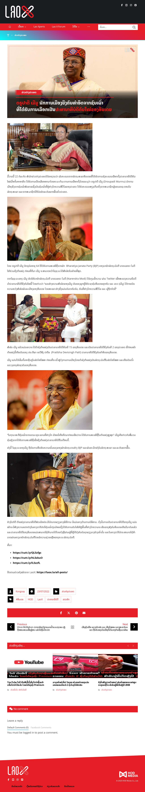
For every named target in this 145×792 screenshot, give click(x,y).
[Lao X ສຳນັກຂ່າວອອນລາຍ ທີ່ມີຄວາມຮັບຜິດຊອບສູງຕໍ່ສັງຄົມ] (19, 12)
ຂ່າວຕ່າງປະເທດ (68, 591)
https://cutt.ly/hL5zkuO (28, 557)
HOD (30, 599)
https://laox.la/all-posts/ (52, 572)
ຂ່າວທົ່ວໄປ (14, 689)
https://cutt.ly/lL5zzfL (26, 563)
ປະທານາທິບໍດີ (52, 599)
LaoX (40, 599)
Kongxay (20, 591)
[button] (122, 5)
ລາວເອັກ (66, 599)
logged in (28, 732)
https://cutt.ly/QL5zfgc (27, 552)
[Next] (133, 646)
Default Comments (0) (17, 727)
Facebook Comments (41, 727)
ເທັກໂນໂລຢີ (22, 689)
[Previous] (128, 646)
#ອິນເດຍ (19, 599)
